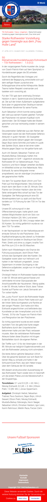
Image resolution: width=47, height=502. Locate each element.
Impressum (23, 480)
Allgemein (30, 51)
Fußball (39, 51)
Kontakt (23, 478)
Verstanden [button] (35, 498)
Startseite (23, 475)
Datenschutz (23, 482)
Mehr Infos (23, 498)
